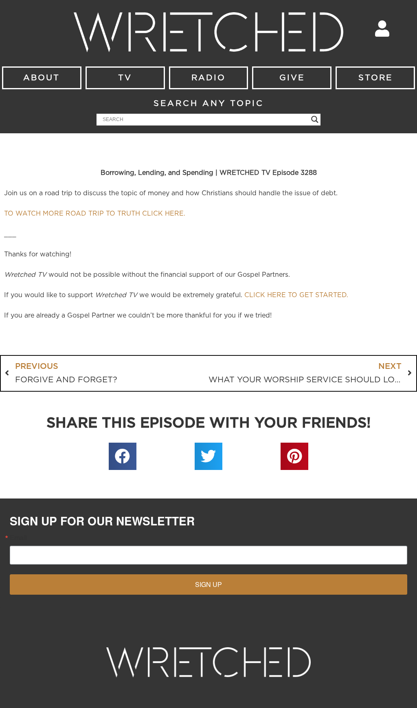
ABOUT (41, 78)
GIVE (292, 78)
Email (18, 537)
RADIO (208, 78)
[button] (122, 456)
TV (125, 78)
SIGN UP (208, 584)
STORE (375, 78)
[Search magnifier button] (314, 119)
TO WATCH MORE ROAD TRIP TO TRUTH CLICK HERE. (94, 213)
